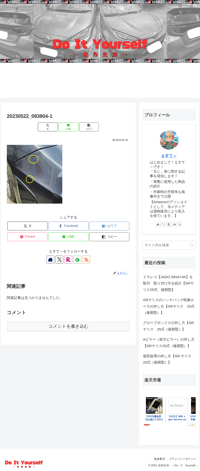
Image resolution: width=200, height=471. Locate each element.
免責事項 (159, 458)
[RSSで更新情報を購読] (86, 259)
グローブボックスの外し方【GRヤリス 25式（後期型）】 (168, 326)
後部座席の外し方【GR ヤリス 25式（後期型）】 (169, 359)
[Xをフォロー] (59, 259)
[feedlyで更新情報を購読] (77, 259)
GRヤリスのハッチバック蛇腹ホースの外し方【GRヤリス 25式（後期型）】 (168, 306)
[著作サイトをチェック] (50, 259)
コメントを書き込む (68, 326)
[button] (89, 127)
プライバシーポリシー (182, 458)
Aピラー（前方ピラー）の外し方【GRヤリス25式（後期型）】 (169, 342)
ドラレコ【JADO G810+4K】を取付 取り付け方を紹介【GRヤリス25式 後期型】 (168, 283)
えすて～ (169, 155)
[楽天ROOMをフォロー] (68, 259)
